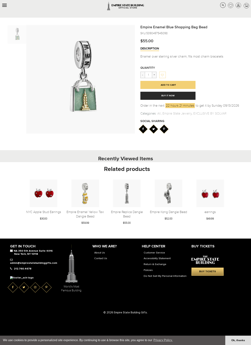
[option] (16, 34)
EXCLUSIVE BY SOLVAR (209, 113)
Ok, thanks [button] (238, 340)
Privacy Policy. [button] (163, 340)
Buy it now (168, 96)
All (159, 113)
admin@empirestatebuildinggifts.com (33, 263)
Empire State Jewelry (177, 113)
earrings (210, 212)
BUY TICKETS (207, 271)
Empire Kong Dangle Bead (168, 212)
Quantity (147, 68)
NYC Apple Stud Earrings (43, 212)
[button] (162, 75)
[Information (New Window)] (143, 128)
